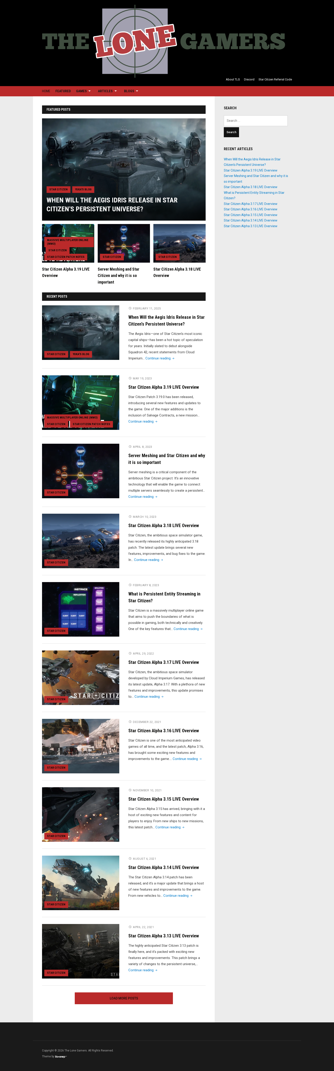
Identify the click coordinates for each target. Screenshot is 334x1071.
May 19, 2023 (142, 378)
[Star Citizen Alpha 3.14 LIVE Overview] (80, 882)
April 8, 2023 (142, 446)
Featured (63, 91)
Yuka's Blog (83, 189)
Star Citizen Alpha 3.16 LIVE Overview (163, 730)
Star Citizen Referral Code (275, 79)
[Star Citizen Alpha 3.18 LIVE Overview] (179, 243)
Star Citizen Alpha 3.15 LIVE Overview (163, 799)
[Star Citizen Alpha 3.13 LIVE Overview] (80, 951)
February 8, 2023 (146, 585)
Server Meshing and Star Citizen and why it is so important (118, 276)
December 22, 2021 (147, 722)
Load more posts (124, 998)
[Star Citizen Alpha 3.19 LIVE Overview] (80, 402)
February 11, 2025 (147, 308)
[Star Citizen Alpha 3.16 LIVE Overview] (80, 745)
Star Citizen (58, 189)
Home (46, 91)
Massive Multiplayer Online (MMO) (67, 242)
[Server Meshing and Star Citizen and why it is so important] (124, 243)
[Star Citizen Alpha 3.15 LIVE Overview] (80, 814)
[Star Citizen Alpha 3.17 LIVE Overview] (80, 677)
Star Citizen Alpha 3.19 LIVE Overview (163, 387)
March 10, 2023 (144, 516)
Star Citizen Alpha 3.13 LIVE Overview (163, 936)
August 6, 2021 (144, 858)
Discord (249, 79)
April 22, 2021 (143, 927)
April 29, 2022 (143, 653)
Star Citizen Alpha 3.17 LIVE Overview (163, 662)
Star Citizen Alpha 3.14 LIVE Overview (163, 867)
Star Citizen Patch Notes (66, 257)
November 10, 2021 (147, 790)
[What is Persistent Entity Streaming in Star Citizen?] (80, 609)
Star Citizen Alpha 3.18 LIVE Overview (163, 525)
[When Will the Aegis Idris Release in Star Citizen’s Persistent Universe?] (124, 169)
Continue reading (160, 358)
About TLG (233, 79)
